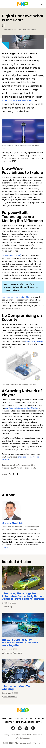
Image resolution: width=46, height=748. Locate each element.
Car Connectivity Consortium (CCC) (21, 408)
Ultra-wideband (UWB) (11, 255)
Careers (19, 718)
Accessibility (37, 735)
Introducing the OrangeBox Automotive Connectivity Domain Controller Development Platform (23, 596)
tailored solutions (11, 290)
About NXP (7, 718)
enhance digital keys (34, 341)
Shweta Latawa (10, 697)
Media (41, 718)
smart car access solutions (17, 100)
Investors (31, 718)
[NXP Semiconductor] (22, 4)
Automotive (12, 465)
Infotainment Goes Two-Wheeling (17, 688)
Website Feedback (23, 738)
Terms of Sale (26, 735)
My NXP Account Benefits (29, 722)
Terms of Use (15, 735)
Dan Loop (8, 606)
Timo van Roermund (13, 653)
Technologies (24, 465)
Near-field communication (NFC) (16, 297)
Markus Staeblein (29, 29)
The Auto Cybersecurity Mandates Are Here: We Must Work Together (20, 642)
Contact (9, 722)
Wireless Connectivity (26, 468)
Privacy (6, 735)
